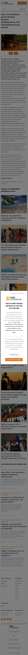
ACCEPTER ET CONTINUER (14, 359)
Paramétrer (14, 354)
